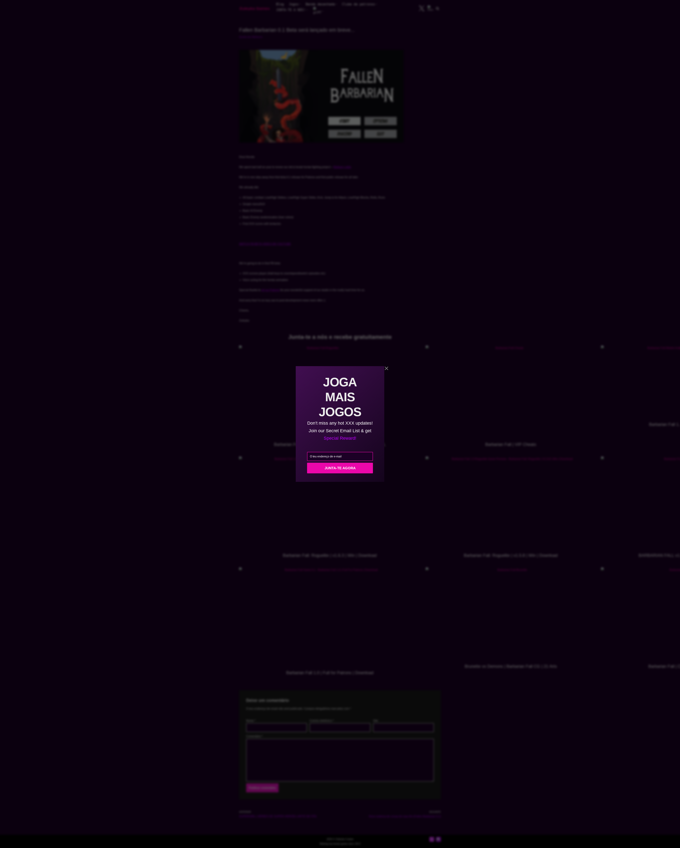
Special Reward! (340, 438)
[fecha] (386, 368)
